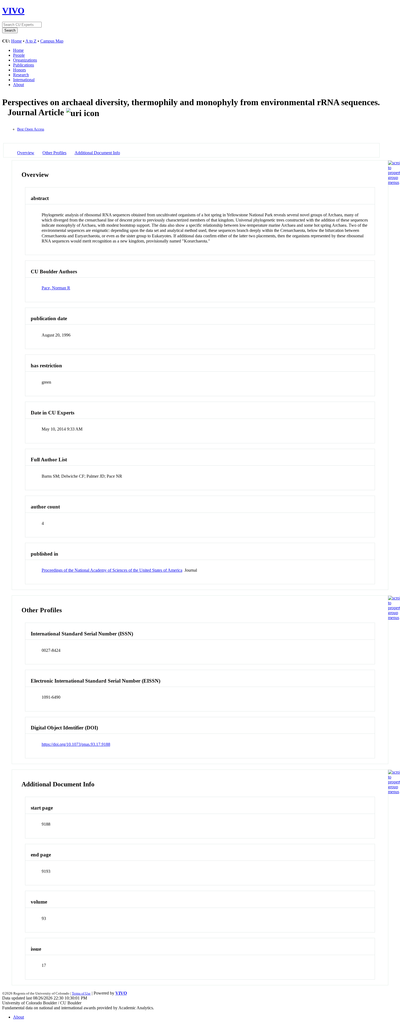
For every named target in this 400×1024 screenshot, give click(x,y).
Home (16, 41)
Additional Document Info (97, 152)
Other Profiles (54, 152)
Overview (25, 152)
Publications (23, 65)
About (18, 84)
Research (21, 74)
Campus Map (51, 41)
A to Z (30, 41)
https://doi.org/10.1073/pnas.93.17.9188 (76, 744)
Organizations (25, 60)
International (24, 79)
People (19, 55)
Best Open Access (30, 129)
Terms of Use (81, 993)
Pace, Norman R (56, 288)
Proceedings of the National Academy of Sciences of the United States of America (112, 570)
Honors (19, 70)
